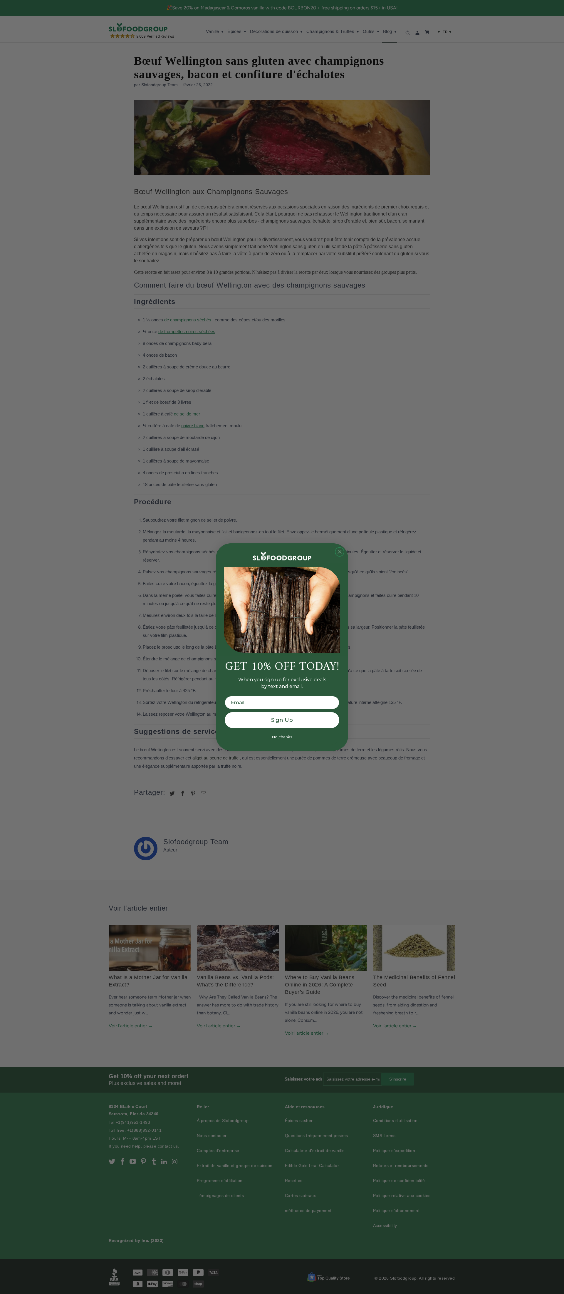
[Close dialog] (339, 552)
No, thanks (282, 736)
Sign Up (282, 720)
